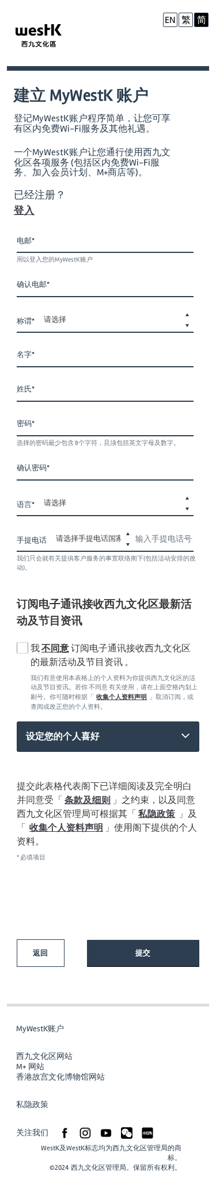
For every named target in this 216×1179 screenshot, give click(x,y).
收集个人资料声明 (121, 697)
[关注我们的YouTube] (106, 1133)
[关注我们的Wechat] (127, 1133)
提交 (142, 953)
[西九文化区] (41, 37)
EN (170, 20)
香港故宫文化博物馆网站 (60, 1077)
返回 (40, 953)
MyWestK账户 (40, 1029)
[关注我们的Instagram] (85, 1133)
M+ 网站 (30, 1067)
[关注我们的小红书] (147, 1133)
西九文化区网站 (44, 1056)
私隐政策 (156, 814)
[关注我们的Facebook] (64, 1133)
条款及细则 (88, 800)
